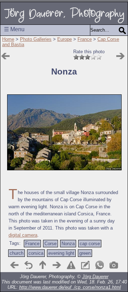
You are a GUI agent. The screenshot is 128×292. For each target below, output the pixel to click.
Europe (64, 39)
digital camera (23, 235)
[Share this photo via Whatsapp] (99, 265)
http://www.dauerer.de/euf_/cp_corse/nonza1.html (70, 287)
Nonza (68, 243)
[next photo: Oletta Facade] (120, 56)
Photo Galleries (36, 39)
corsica (35, 253)
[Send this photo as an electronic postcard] (85, 265)
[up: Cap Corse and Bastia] (42, 265)
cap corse (90, 243)
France (85, 39)
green (85, 253)
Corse (50, 243)
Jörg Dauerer (95, 276)
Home (8, 39)
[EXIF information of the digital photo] (113, 265)
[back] (28, 265)
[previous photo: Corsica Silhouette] (14, 265)
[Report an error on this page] (71, 265)
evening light (61, 253)
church (16, 253)
